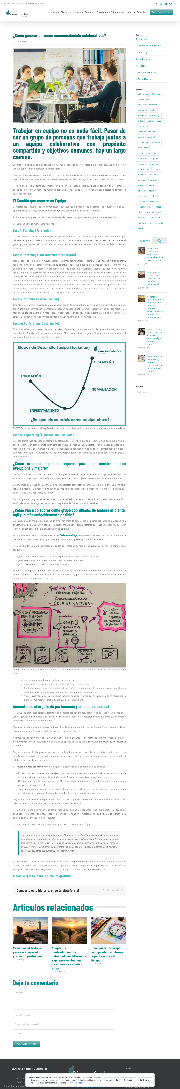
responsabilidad (145, 206)
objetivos (153, 190)
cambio (150, 120)
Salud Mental (144, 79)
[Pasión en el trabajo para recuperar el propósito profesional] (30, 930)
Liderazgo (143, 52)
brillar (140, 120)
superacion (154, 217)
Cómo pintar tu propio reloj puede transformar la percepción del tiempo (108, 954)
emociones (143, 158)
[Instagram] (92, 1086)
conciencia (143, 142)
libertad (141, 180)
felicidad (142, 164)
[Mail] (102, 1086)
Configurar (144, 1080)
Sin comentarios (30, 960)
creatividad (143, 147)
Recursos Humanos (148, 72)
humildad (142, 174)
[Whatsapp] (97, 1086)
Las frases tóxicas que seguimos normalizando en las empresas (155, 254)
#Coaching (157, 94)
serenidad (149, 212)
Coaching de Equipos (63, 869)
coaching (142, 126)
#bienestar (143, 94)
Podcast (142, 65)
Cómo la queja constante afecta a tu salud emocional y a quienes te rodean (156, 336)
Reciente (144, 241)
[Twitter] (82, 1086)
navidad (151, 185)
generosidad (143, 169)
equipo (154, 158)
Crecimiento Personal (149, 45)
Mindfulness (144, 59)
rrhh (140, 212)
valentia (159, 223)
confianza (155, 142)
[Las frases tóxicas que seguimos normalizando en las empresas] (141, 249)
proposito (142, 201)
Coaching (28, 42)
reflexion (154, 201)
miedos (141, 185)
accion (153, 110)
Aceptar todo (112, 1080)
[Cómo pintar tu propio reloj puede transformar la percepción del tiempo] (108, 930)
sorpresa (142, 217)
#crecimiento (144, 99)
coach (159, 120)
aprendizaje (154, 115)
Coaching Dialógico (146, 131)
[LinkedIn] (87, 1086)
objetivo (141, 190)
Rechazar (128, 1080)
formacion (153, 164)
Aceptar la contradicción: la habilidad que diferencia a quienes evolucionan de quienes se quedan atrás (69, 958)
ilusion (153, 174)
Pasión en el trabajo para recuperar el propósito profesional (28, 952)
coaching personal (146, 137)
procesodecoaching (147, 196)
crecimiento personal (147, 153)
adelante (142, 115)
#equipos (142, 110)
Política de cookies (77, 1083)
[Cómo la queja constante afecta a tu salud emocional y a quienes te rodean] (141, 329)
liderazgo (152, 180)
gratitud (156, 169)
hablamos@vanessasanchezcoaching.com (30, 3)
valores (141, 228)
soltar (160, 212)
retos (158, 206)
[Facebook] (77, 1086)
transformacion (145, 223)
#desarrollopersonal (147, 104)
